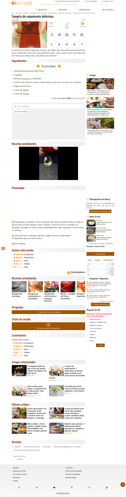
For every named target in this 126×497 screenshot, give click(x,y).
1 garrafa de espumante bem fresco (29, 71)
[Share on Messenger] (59, 44)
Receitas (42, 10)
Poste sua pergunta (101, 304)
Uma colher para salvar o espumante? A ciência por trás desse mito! (36, 390)
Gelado (92, 334)
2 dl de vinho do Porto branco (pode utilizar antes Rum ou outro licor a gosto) (47, 82)
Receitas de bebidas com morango (67, 447)
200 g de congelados (27, 78)
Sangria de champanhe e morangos (34, 296)
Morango (46, 447)
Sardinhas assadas (96, 325)
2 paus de (21, 90)
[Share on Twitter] (74, 44)
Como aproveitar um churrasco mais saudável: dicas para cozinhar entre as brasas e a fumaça (36, 413)
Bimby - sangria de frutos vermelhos (68, 296)
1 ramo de (21, 94)
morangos (26, 78)
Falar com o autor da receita (49, 312)
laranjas (18, 75)
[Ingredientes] (3, 248)
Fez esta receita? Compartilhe (48, 328)
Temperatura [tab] (108, 260)
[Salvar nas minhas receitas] (52, 35)
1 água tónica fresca (22, 86)
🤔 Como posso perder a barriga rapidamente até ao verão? (98, 290)
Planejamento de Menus (99, 211)
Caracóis (93, 331)
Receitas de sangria (31, 447)
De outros (107, 10)
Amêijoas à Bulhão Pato (98, 322)
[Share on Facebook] (52, 44)
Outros (92, 340)
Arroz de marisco (96, 328)
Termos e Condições (72, 474)
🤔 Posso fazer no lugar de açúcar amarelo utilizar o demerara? (99, 296)
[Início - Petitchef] (13, 13)
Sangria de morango (17, 295)
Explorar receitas (19, 456)
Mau (26, 267)
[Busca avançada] (105, 5)
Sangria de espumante (82, 295)
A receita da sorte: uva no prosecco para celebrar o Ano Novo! (75, 388)
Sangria (17, 447)
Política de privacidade (73, 471)
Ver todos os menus (96, 243)
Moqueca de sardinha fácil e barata (103, 231)
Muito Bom (29, 257)
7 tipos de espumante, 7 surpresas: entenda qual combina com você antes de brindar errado (67, 372)
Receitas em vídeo (19, 471)
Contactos (69, 468)
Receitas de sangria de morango (27, 450)
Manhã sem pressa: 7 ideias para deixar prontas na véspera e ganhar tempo (74, 427)
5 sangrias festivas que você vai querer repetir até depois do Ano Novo (36, 369)
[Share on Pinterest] (82, 44)
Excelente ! (29, 254)
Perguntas (84, 10)
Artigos (62, 10)
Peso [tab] (90, 260)
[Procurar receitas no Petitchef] (102, 4)
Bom (26, 261)
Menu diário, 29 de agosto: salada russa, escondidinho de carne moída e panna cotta (37, 428)
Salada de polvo (95, 319)
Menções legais (70, 477)
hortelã (26, 94)
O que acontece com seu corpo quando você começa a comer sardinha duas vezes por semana (74, 413)
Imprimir (110, 243)
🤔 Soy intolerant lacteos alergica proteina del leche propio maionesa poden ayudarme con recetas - (99, 283)
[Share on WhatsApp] (67, 44)
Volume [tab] (97, 260)
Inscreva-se (100, 254)
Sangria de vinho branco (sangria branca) (50, 297)
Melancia (93, 337)
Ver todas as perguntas (106, 301)
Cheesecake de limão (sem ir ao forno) (103, 238)
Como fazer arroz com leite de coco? (104, 223)
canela (25, 90)
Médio (27, 264)
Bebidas (20, 459)
